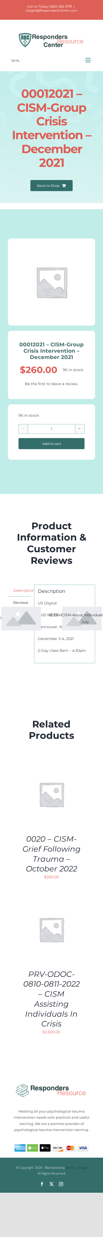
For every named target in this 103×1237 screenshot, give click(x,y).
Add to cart (51, 444)
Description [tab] (22, 590)
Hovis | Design (76, 1167)
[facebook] (42, 1184)
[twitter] (51, 1184)
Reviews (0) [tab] (20, 606)
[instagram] (61, 1184)
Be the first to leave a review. (51, 383)
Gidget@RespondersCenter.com (51, 10)
